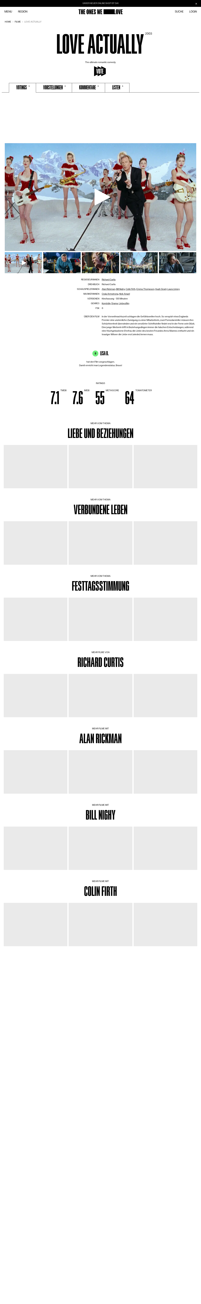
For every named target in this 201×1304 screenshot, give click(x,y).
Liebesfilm (124, 303)
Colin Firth (131, 289)
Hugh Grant (160, 289)
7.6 (77, 398)
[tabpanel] (100, 119)
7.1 (55, 398)
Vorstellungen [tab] (53, 87)
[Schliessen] (196, 3)
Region (22, 11)
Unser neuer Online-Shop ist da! (101, 3)
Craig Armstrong (110, 294)
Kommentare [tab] (87, 87)
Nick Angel (124, 294)
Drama (114, 303)
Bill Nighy (120, 289)
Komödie (106, 303)
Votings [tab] (21, 87)
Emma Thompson (145, 289)
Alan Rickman (108, 289)
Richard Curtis (109, 279)
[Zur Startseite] (101, 12)
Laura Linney (173, 289)
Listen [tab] (116, 87)
